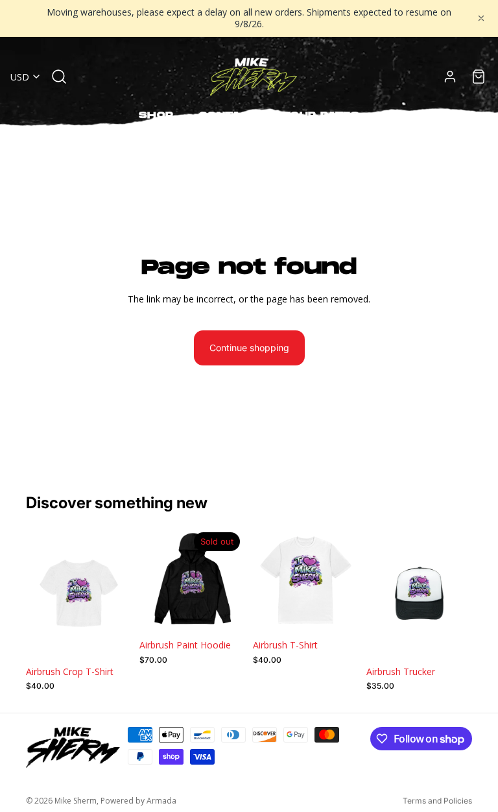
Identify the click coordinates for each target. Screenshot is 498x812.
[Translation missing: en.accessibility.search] (59, 76)
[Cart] (478, 76)
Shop (156, 115)
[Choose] (111, 639)
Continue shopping (249, 347)
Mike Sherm (75, 800)
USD (19, 77)
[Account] (450, 76)
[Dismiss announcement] (481, 18)
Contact (228, 115)
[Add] (452, 639)
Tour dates (321, 115)
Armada (161, 800)
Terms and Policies (437, 801)
